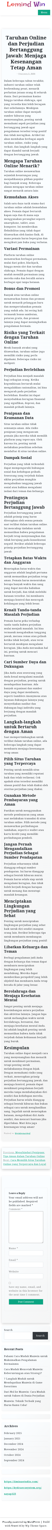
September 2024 (14, 1460)
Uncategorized (22, 1133)
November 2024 (14, 1449)
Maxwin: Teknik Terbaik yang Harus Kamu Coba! (22, 1402)
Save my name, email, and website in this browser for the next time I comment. (26, 1290)
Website (14, 1271)
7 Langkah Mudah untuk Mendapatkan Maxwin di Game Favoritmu (23, 1382)
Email (13, 1260)
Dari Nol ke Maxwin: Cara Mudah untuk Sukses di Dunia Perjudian (24, 1393)
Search (8, 1330)
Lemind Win (26, 4)
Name (13, 1248)
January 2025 (12, 1438)
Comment (16, 1209)
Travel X (16, 1525)
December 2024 (13, 1444)
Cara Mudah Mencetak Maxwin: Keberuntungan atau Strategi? (23, 1371)
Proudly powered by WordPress (21, 1522)
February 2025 (13, 1433)
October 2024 (12, 1454)
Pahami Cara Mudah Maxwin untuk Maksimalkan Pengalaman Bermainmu (26, 1360)
